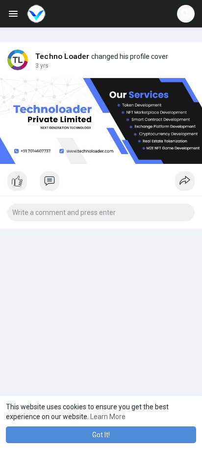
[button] (186, 14)
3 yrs (42, 65)
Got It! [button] (101, 435)
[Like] (101, 183)
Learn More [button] (108, 417)
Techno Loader (62, 56)
